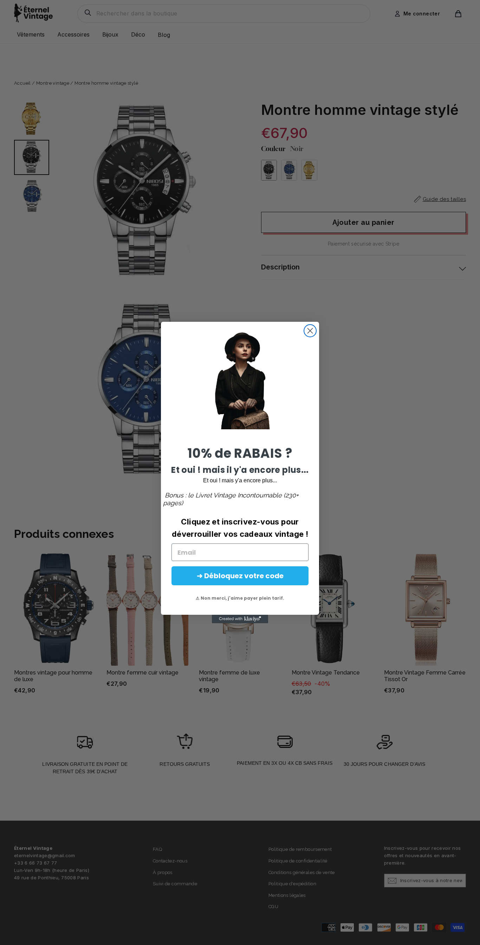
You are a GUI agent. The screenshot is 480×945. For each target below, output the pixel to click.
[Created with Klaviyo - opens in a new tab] (240, 619)
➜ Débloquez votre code (240, 576)
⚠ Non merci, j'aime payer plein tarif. (240, 598)
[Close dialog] (310, 331)
